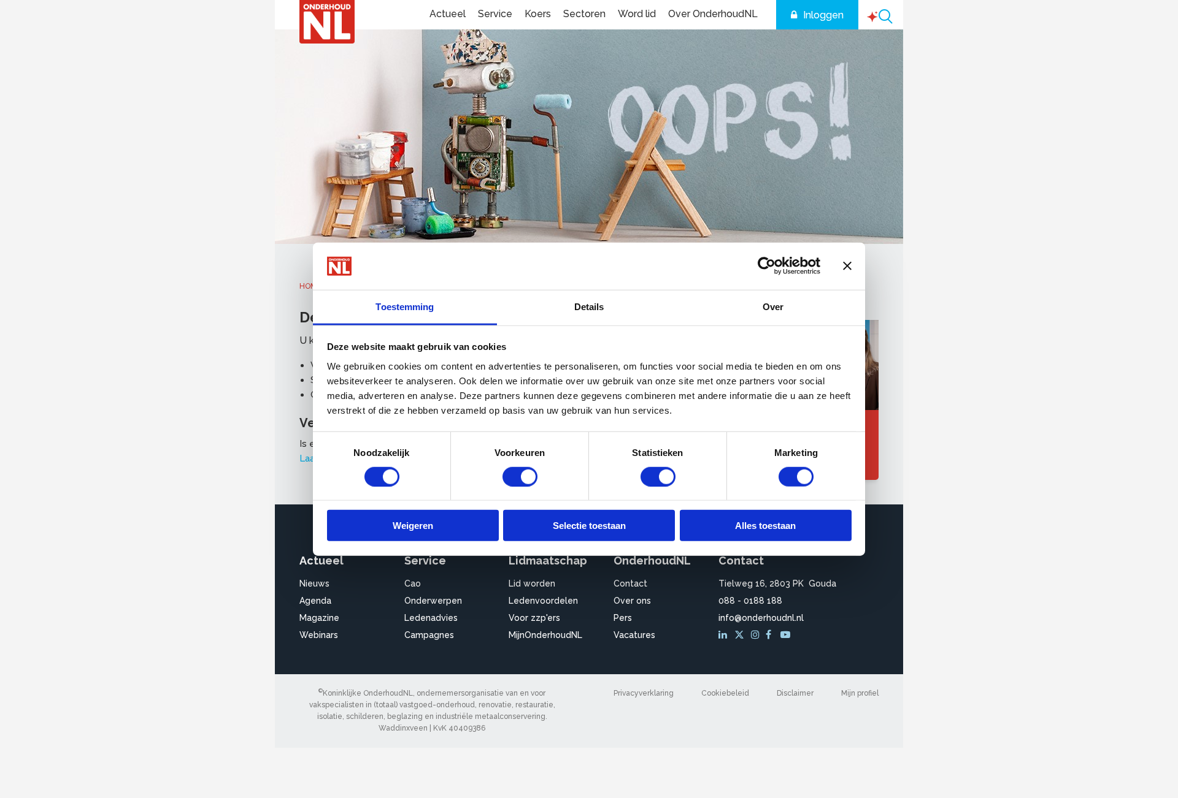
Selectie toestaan (589, 525)
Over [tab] (773, 307)
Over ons (632, 601)
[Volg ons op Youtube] (786, 635)
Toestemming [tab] (404, 307)
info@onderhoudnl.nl (761, 618)
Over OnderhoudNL (713, 14)
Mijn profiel (860, 693)
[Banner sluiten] (847, 266)
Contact (630, 583)
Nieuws (314, 583)
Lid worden (532, 583)
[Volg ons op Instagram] (757, 635)
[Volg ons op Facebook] (772, 635)
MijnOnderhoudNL (545, 635)
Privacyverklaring (644, 693)
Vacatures (634, 635)
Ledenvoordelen (543, 601)
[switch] (519, 476)
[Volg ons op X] (741, 635)
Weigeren (413, 525)
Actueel (447, 14)
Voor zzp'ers (534, 618)
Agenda (315, 601)
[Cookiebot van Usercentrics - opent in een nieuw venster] (766, 266)
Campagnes (429, 635)
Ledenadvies (431, 618)
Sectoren (584, 14)
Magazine (319, 618)
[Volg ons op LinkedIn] (724, 635)
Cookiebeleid (725, 693)
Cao (412, 583)
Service (495, 14)
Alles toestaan (765, 525)
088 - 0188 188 (750, 601)
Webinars (318, 635)
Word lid (637, 14)
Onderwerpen (433, 601)
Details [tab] (589, 307)
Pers (623, 618)
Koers (538, 14)
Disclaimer (795, 693)
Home (310, 286)
